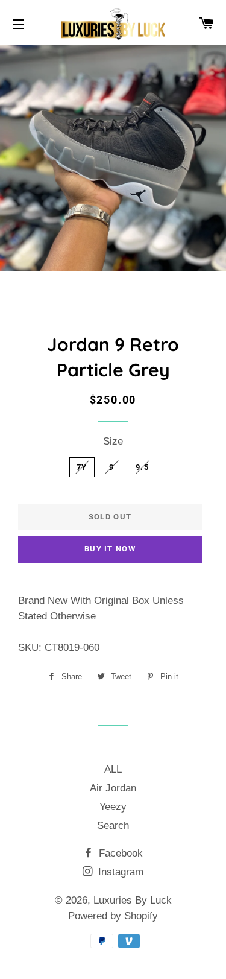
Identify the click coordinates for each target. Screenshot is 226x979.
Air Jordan (113, 788)
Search (113, 825)
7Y (82, 467)
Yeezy (113, 807)
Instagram (119, 872)
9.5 (142, 467)
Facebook (119, 853)
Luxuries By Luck (132, 900)
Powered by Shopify (113, 916)
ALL (113, 769)
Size (113, 441)
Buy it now (110, 548)
